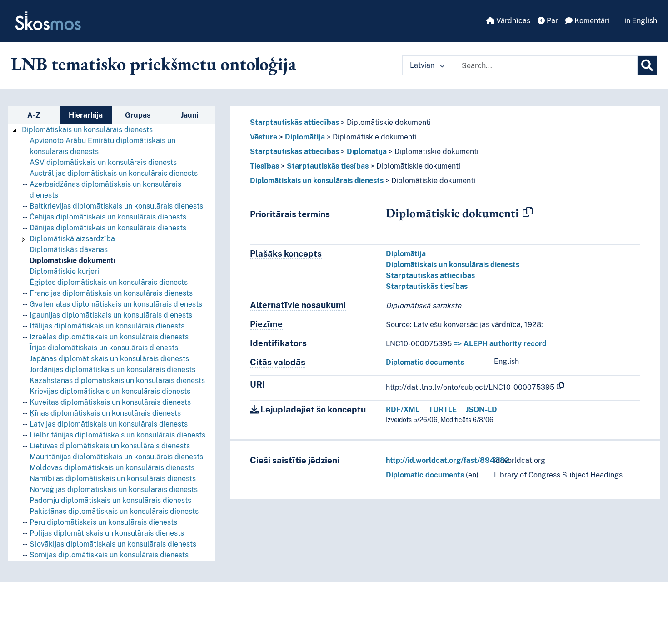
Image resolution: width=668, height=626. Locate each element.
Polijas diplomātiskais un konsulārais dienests (107, 533)
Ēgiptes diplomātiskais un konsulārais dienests (109, 282)
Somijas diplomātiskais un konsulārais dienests (109, 555)
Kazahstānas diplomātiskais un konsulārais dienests (117, 380)
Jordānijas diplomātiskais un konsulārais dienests (112, 369)
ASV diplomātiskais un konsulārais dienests (103, 162)
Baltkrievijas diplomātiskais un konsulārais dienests (116, 206)
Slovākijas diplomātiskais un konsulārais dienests (113, 544)
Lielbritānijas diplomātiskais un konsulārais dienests (117, 435)
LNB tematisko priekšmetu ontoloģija (153, 63)
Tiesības (264, 166)
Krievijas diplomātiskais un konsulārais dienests (110, 391)
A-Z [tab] (33, 115)
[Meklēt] (647, 65)
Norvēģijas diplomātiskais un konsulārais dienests (114, 489)
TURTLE (443, 409)
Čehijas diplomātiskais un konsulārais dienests (108, 217)
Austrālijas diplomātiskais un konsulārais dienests (114, 173)
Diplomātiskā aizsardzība (72, 238)
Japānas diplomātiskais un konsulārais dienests (109, 358)
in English (640, 20)
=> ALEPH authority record (500, 343)
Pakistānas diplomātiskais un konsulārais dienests (114, 511)
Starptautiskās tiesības (328, 166)
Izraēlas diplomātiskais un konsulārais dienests (109, 337)
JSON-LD (481, 409)
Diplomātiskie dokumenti (72, 260)
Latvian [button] (423, 65)
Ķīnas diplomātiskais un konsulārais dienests (105, 413)
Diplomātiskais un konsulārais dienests (87, 129)
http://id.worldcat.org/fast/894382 (447, 460)
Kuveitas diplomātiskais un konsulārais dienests (110, 402)
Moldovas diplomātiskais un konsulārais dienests (112, 467)
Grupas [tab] (137, 115)
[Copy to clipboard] (527, 213)
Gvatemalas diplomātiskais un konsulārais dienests (116, 304)
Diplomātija (305, 137)
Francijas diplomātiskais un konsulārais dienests (111, 293)
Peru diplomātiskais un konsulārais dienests (103, 522)
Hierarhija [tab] (86, 115)
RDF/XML (402, 409)
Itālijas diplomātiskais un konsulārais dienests (107, 326)
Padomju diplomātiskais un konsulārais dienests (110, 500)
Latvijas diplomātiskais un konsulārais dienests (109, 424)
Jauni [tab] (189, 115)
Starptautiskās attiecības (294, 122)
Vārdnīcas (512, 20)
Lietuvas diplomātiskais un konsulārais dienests (110, 446)
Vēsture (263, 137)
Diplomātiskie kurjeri (64, 271)
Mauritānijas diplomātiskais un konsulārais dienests (116, 456)
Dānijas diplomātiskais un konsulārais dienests (108, 228)
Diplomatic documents (425, 362)
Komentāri (591, 20)
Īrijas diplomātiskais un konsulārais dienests (104, 347)
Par (551, 20)
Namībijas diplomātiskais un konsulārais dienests (113, 478)
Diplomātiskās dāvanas (69, 249)
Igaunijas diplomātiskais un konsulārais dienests (111, 315)
